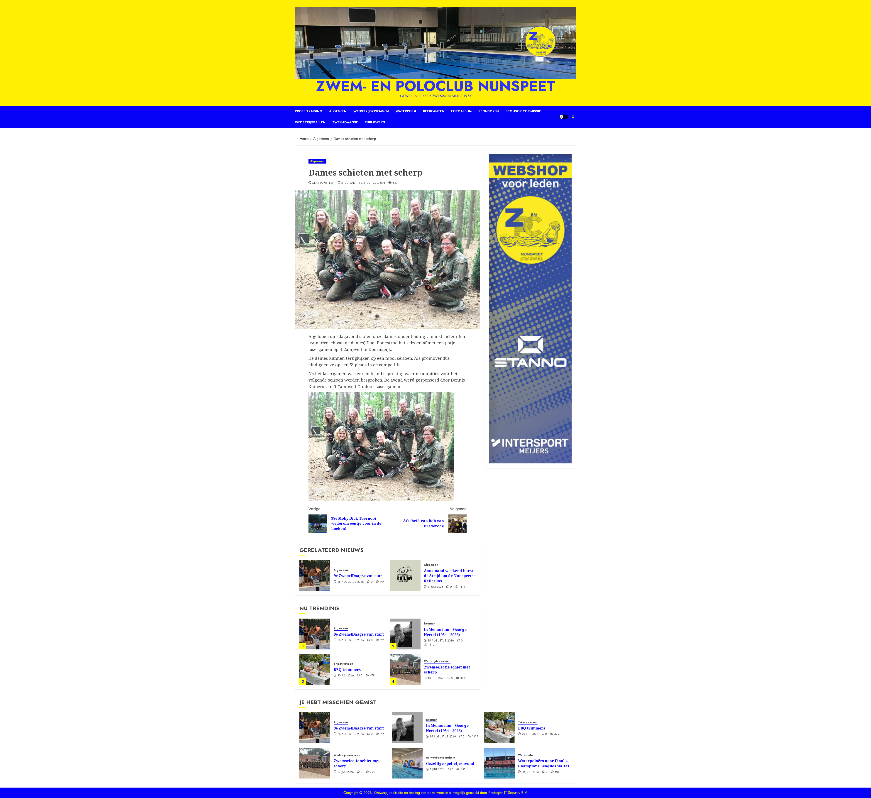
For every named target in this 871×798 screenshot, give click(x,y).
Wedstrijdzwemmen (371, 111)
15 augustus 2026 (441, 641)
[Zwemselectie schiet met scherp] (405, 669)
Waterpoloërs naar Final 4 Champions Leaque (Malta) (543, 763)
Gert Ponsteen (323, 183)
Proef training (308, 111)
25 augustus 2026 (351, 582)
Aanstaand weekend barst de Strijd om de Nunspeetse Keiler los (449, 575)
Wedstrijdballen (310, 122)
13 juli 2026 (436, 678)
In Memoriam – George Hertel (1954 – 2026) (445, 632)
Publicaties (375, 122)
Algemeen (338, 111)
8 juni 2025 (435, 587)
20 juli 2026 (346, 676)
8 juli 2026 (437, 769)
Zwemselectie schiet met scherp (447, 670)
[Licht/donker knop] (563, 117)
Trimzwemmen (343, 664)
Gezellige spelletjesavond (450, 763)
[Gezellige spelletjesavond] (407, 763)
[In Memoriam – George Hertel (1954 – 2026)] (405, 634)
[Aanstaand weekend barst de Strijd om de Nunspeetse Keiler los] (405, 575)
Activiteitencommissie (440, 758)
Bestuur (429, 624)
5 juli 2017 (348, 183)
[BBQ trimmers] (314, 669)
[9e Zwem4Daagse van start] (314, 575)
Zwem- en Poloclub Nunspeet (435, 86)
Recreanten (433, 111)
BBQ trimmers (347, 669)
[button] (573, 117)
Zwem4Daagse (345, 122)
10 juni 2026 (530, 772)
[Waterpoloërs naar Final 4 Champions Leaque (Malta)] (499, 763)
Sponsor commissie (523, 111)
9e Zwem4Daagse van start (359, 575)
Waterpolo (406, 111)
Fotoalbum (461, 111)
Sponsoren (488, 111)
